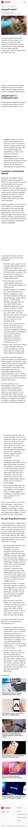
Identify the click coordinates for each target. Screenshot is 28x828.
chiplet (16, 646)
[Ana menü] (24, 2)
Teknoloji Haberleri (8, 6)
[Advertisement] (14, 69)
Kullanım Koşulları (22, 814)
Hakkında (19, 808)
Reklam (19, 821)
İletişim (19, 811)
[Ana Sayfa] (6, 2)
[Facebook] (8, 811)
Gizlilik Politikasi (21, 817)
